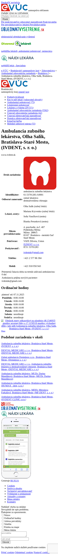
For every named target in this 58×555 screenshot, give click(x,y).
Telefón (7, 524)
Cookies (11, 485)
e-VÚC (4, 70)
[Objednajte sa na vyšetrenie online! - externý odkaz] (20, 409)
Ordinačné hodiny (12, 518)
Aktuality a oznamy (16, 496)
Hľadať (5, 19)
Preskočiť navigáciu (10, 2)
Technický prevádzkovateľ (19, 491)
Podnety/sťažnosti (15, 97)
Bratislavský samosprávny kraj (25, 70)
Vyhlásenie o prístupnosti (19, 494)
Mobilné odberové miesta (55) (21, 123)
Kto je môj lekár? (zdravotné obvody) (24, 99)
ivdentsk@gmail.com (33, 252)
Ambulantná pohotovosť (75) (21, 102)
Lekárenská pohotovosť (18, 105)
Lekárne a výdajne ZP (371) (20, 107)
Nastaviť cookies (42, 552)
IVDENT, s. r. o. (31, 244)
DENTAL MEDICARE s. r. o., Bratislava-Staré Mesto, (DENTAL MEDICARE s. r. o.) (27, 351)
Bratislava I (43, 73)
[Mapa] (29, 324)
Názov (7, 515)
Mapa (3, 331)
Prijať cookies (7, 552)
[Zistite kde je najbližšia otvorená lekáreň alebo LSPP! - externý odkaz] (16, 478)
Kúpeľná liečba (14, 121)
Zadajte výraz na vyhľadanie (14, 13)
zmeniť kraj (23, 92)
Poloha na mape (11, 527)
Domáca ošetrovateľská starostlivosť (24, 118)
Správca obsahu (14, 488)
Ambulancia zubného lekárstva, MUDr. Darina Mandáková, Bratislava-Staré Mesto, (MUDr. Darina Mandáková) (26, 376)
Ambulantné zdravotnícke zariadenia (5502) (27, 110)
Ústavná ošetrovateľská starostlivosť (24, 115)
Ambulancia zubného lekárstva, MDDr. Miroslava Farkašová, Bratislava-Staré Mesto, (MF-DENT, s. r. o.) (27, 391)
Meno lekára (10, 530)
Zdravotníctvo (48, 70)
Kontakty (11, 502)
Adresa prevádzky (12, 521)
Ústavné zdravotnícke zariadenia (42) (24, 113)
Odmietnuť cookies (24, 552)
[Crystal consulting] (7, 405)
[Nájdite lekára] (17, 416)
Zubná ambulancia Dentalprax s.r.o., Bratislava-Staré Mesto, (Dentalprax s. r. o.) (26, 358)
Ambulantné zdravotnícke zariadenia (18, 73)
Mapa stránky (13, 499)
